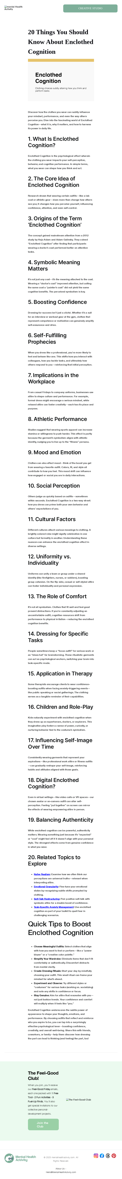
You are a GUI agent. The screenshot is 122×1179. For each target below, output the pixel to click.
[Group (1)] (114, 1154)
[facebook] (102, 1154)
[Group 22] (14, 6)
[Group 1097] (20, 1154)
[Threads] (108, 1154)
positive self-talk (75, 898)
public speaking (42, 692)
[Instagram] (96, 1154)
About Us (60, 1168)
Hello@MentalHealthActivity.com (61, 1172)
